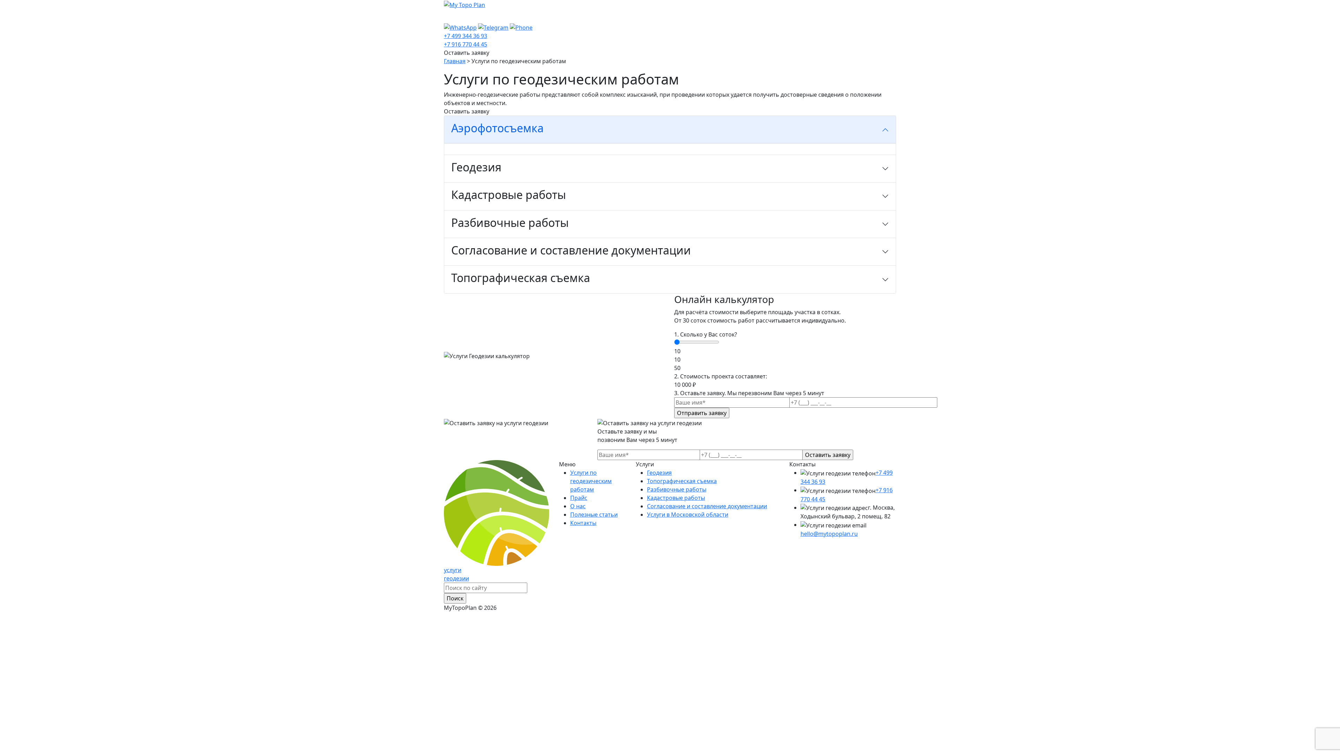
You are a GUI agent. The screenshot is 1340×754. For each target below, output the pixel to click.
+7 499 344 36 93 (465, 36)
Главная (455, 61)
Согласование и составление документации (707, 506)
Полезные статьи (594, 514)
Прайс (573, 16)
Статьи (622, 16)
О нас (597, 16)
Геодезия (659, 472)
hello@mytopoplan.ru (829, 534)
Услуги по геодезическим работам (498, 16)
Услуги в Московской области (687, 514)
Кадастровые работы (676, 498)
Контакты (654, 16)
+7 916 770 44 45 (465, 44)
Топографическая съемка (682, 481)
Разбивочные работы (676, 489)
